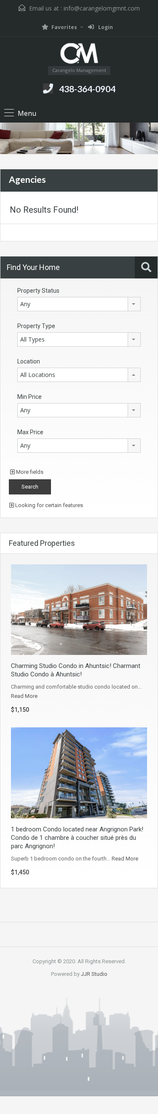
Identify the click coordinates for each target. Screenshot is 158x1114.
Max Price (30, 432)
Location (28, 361)
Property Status (38, 290)
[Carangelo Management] (79, 54)
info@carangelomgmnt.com (102, 8)
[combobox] (79, 304)
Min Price (29, 396)
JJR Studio (94, 974)
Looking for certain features (48, 505)
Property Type (36, 326)
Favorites (64, 27)
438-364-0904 (87, 88)
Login (105, 27)
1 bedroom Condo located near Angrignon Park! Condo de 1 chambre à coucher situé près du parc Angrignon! (77, 837)
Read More (24, 696)
